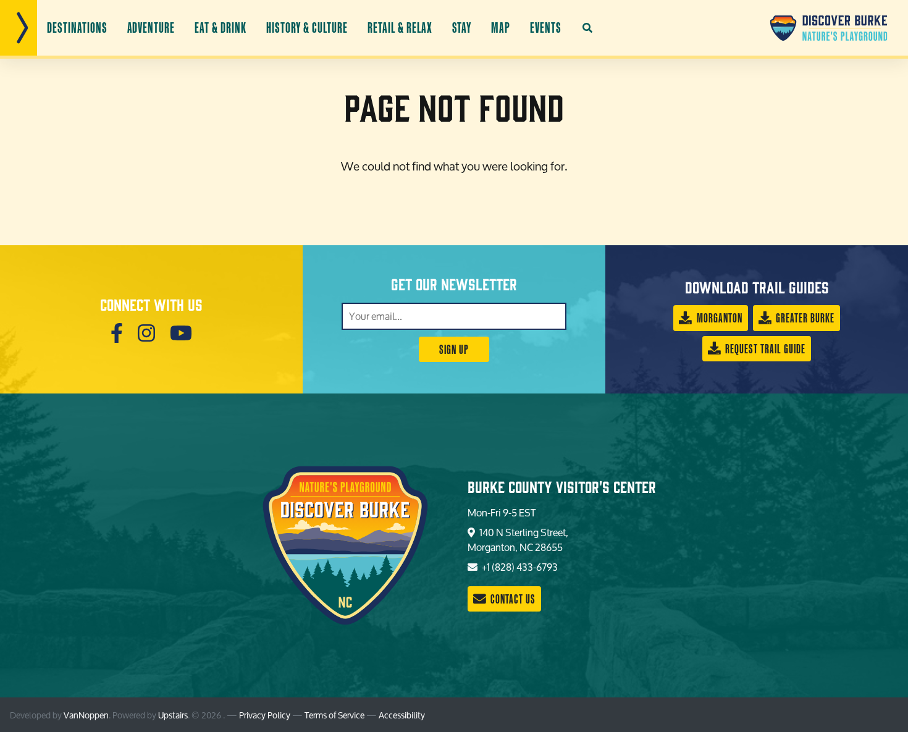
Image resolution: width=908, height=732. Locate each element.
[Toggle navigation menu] (18, 28)
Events (545, 27)
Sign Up (454, 349)
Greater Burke (803, 318)
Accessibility (402, 715)
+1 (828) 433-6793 (519, 567)
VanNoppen (86, 715)
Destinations (77, 27)
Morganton (718, 318)
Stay (462, 27)
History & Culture (307, 27)
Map (500, 27)
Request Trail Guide (764, 349)
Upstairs (173, 715)
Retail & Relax (400, 27)
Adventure (151, 27)
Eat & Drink (220, 27)
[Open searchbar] (587, 28)
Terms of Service (334, 715)
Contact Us (512, 599)
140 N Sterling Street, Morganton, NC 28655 (518, 539)
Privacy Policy (264, 715)
